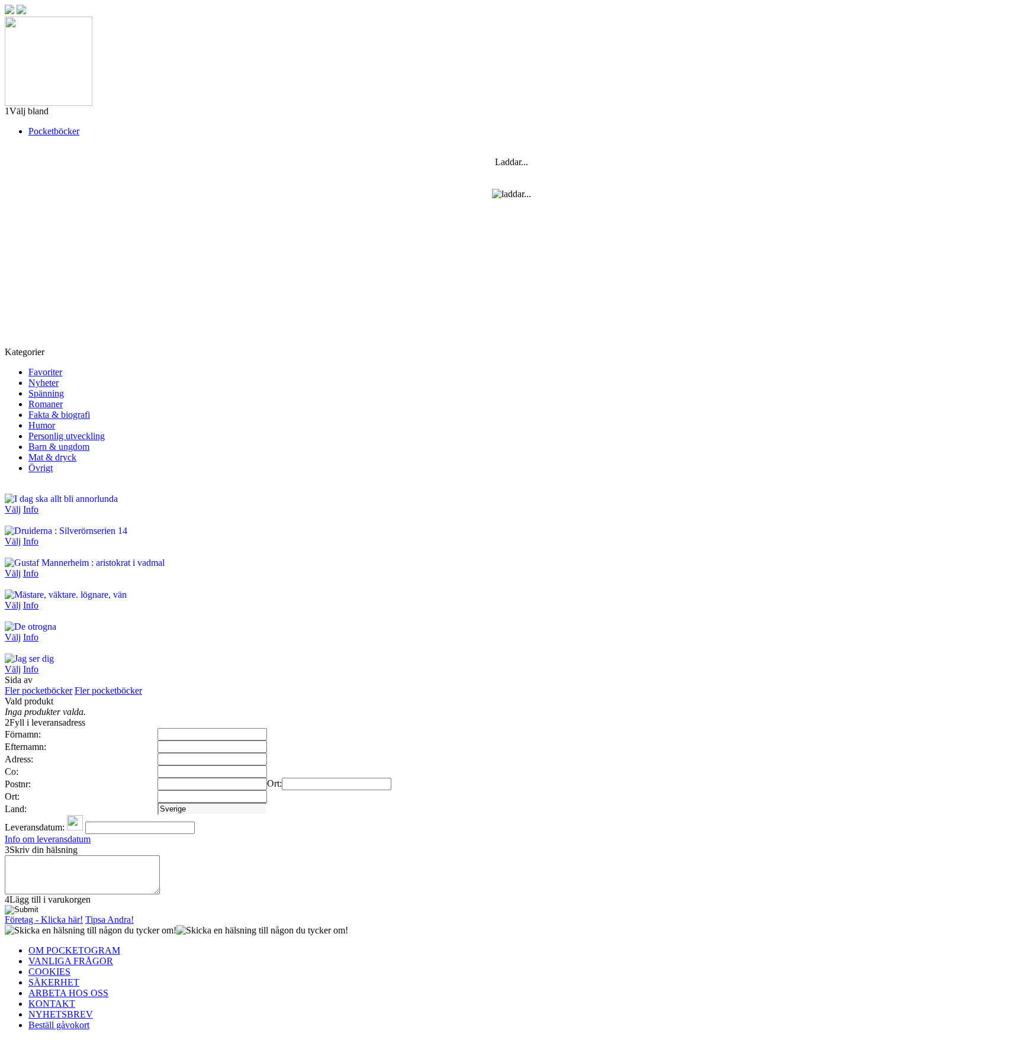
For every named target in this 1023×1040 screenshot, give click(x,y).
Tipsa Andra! (109, 920)
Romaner (45, 404)
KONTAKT (51, 1004)
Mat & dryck (52, 457)
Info (30, 509)
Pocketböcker (53, 131)
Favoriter (45, 372)
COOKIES (49, 972)
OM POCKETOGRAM (74, 950)
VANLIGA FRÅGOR (70, 961)
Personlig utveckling (66, 436)
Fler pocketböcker (38, 690)
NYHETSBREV (60, 1014)
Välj (13, 509)
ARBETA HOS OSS (68, 993)
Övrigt (40, 468)
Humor (41, 425)
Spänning (46, 393)
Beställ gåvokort (58, 1025)
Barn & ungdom (58, 447)
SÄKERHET (53, 982)
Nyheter (43, 383)
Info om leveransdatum (48, 839)
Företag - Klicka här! (44, 920)
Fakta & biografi (59, 415)
